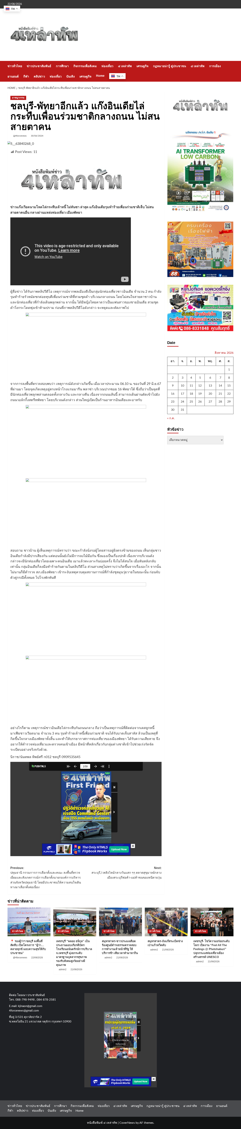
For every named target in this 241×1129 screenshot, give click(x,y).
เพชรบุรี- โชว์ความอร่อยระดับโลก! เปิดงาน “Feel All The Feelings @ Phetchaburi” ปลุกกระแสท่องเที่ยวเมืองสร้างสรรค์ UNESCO (211, 949)
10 (182, 385)
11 (191, 385)
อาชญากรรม (18, 97)
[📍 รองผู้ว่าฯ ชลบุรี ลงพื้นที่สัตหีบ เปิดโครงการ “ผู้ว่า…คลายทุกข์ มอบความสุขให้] (29, 922)
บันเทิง (70, 76)
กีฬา (26, 76)
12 (200, 385)
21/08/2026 (76, 969)
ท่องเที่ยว (107, 66)
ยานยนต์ (13, 76)
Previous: (45, 877)
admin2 (62, 969)
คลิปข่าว (39, 76)
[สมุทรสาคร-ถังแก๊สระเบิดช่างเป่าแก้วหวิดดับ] (166, 922)
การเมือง (215, 66)
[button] (231, 71)
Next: (126, 872)
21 (220, 393)
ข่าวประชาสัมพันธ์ (39, 66)
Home (100, 75)
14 (220, 385)
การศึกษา (62, 66)
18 (191, 393)
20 (210, 393)
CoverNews (127, 1122)
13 (210, 385)
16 (172, 393)
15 (229, 385)
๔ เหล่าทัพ (125, 66)
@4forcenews (20, 136)
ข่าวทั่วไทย (15, 66)
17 (182, 393)
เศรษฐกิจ (142, 66)
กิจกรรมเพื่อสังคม (85, 66)
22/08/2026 (37, 957)
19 (200, 393)
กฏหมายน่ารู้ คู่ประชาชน (169, 66)
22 (229, 393)
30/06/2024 (37, 136)
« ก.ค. (171, 418)
